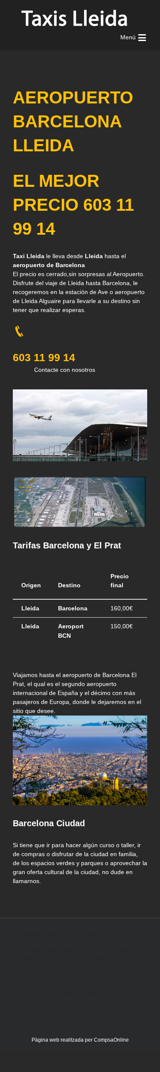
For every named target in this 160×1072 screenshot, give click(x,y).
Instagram (128, 1027)
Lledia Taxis (121, 966)
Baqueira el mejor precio (51, 986)
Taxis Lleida (93, 942)
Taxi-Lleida (34, 942)
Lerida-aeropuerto (60, 978)
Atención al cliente (80, 994)
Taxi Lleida (63, 942)
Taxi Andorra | (111, 958)
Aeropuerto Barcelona (109, 986)
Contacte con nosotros (64, 369)
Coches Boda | (77, 958)
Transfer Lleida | (87, 966)
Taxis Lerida (133, 935)
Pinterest (76, 1027)
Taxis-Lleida (125, 942)
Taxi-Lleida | (99, 950)
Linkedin (52, 1027)
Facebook (101, 1027)
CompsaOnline (111, 1040)
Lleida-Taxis (102, 935)
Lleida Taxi (73, 935)
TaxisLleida (42, 950)
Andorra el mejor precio (112, 978)
